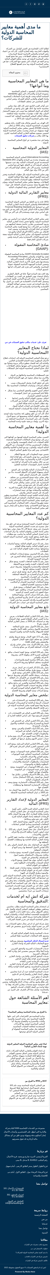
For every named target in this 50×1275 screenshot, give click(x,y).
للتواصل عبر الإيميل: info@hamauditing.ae (14, 1202)
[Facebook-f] (30, 4)
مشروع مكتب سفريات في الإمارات (36, 1244)
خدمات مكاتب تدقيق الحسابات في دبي (20, 342)
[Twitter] (39, 4)
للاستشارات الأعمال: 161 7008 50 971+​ (14, 1189)
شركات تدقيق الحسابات (24, 136)
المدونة (45, 1233)
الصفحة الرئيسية (41, 1215)
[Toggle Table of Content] (24, 73)
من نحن (44, 1219)
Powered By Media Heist (25, 1272)
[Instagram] (26, 4)
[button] (27, 12)
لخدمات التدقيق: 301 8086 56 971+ (15, 1196)
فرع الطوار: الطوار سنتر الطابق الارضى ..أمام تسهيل (27, 1166)
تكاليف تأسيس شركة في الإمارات (36, 1260)
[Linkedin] (34, 4)
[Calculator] (43, 4)
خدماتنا (45, 1224)
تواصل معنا (43, 1228)
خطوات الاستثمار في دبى (39, 1248)
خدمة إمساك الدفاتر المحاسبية (36, 941)
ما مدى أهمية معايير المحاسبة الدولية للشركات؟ (32, 1252)
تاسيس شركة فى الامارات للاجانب (36, 1257)
